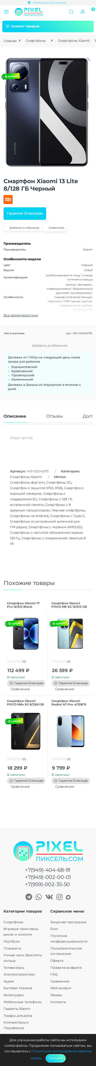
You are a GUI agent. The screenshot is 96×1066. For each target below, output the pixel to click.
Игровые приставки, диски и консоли (20, 931)
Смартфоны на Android (29, 516)
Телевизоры (13, 967)
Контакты (58, 1002)
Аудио (8, 981)
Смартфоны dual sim (27, 482)
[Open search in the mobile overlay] (71, 11)
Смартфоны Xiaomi (74, 41)
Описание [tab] (14, 416)
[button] (6, 12)
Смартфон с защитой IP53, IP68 (36, 488)
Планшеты (12, 948)
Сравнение (59, 981)
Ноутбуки (11, 941)
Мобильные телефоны (22, 1002)
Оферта (56, 961)
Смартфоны (36, 41)
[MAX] (68, 897)
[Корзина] (92, 11)
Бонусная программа (68, 922)
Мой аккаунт (60, 988)
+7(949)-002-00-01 (48, 877)
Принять (55, 1058)
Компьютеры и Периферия (16, 1025)
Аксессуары (13, 995)
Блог (54, 929)
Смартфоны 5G (58, 482)
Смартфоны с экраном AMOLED (55, 527)
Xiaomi (88, 249)
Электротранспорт (19, 974)
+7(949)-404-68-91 (48, 870)
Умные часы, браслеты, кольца (22, 958)
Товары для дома (17, 1016)
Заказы (56, 995)
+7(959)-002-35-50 (47, 884)
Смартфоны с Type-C (67, 516)
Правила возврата (66, 967)
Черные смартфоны (68, 510)
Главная (10, 41)
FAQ (54, 974)
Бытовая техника (17, 988)
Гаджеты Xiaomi (16, 1009)
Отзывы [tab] (54, 416)
